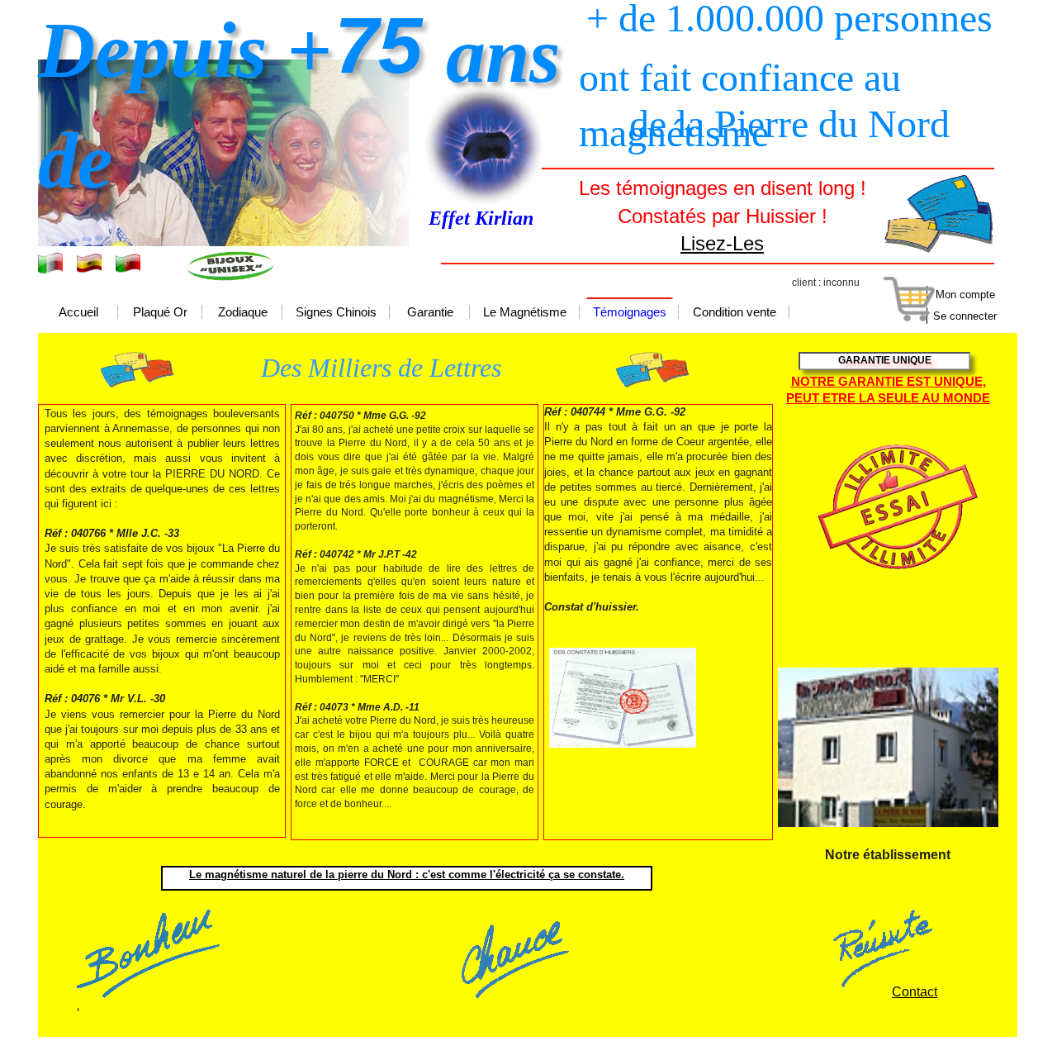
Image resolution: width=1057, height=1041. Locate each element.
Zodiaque (243, 313)
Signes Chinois (336, 313)
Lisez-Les (722, 243)
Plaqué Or (160, 313)
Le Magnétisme (524, 313)
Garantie (430, 313)
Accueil (78, 313)
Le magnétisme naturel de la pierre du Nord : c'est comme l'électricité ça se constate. (406, 874)
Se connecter (965, 316)
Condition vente (734, 313)
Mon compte (965, 294)
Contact (914, 992)
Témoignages (629, 313)
